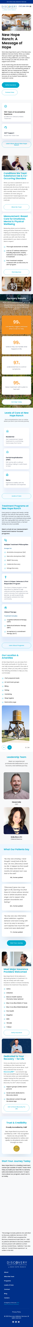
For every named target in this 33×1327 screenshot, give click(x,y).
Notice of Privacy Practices (11, 1304)
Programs (7, 1281)
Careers (7, 1298)
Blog (5, 1294)
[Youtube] (19, 1322)
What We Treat (9, 1276)
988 (18, 1302)
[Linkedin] (16, 1322)
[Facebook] (13, 1322)
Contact (7, 1289)
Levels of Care (9, 1285)
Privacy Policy (16, 1312)
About (6, 1272)
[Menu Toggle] (30, 6)
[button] (4, 747)
